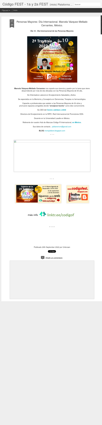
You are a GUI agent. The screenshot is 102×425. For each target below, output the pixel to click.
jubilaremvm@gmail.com (61, 126)
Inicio (15, 10)
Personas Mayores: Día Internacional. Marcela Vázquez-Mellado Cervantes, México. (52, 23)
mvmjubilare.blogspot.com (55, 130)
